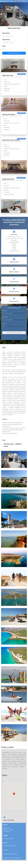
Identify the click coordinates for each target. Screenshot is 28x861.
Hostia (3, 46)
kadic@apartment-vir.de (6, 1)
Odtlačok (5, 849)
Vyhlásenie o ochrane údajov (10, 854)
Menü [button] (23, 1)
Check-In (4, 310)
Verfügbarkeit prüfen (14, 53)
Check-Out (5, 317)
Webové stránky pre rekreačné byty (11, 858)
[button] (14, 459)
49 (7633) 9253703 (8, 838)
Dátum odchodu (6, 39)
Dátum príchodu (6, 33)
